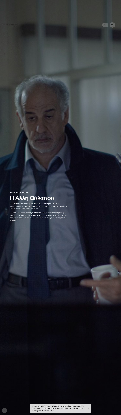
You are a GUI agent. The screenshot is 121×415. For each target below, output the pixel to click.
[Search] (4, 410)
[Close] (88, 408)
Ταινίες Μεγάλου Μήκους (19, 193)
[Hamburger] (112, 25)
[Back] (4, 54)
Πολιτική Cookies (48, 411)
